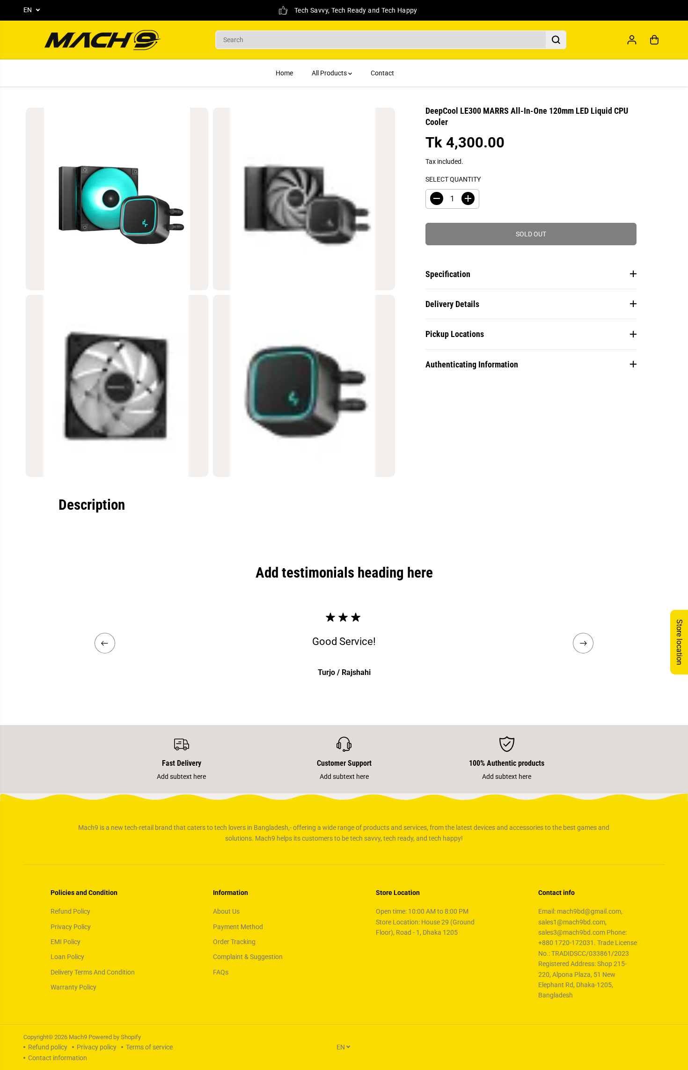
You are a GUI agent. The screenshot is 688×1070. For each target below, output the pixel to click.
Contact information (57, 1058)
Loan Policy (67, 956)
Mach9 (78, 1037)
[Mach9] (102, 40)
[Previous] (105, 643)
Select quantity (453, 179)
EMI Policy (66, 941)
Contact (382, 73)
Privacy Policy (71, 927)
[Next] (583, 643)
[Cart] (654, 39)
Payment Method (238, 927)
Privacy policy (97, 1047)
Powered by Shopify (114, 1037)
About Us (226, 911)
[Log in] (632, 39)
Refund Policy (70, 911)
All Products (330, 73)
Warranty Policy (73, 987)
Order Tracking (234, 941)
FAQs (220, 972)
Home (284, 73)
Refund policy (47, 1047)
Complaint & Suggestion (248, 956)
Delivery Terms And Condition (93, 972)
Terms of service (149, 1047)
